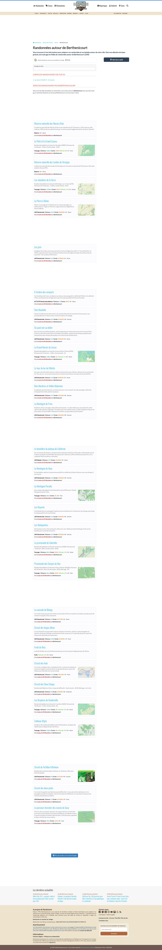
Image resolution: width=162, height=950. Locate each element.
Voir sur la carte (117, 60)
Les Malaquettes (41, 525)
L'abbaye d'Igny (40, 721)
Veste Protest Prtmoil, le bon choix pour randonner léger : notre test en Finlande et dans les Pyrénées (118, 898)
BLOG (86, 13)
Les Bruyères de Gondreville (46, 700)
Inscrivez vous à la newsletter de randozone (113, 926)
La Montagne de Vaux (43, 468)
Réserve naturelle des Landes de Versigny (52, 162)
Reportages (103, 5)
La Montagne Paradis (43, 486)
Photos (50, 13)
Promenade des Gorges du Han (47, 563)
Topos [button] (36, 13)
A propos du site (103, 918)
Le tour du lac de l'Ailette (44, 368)
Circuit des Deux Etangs (44, 684)
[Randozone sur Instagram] (109, 912)
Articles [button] (55, 13)
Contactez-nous (103, 920)
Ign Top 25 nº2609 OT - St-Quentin (45, 80)
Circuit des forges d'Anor (44, 627)
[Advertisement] (81, 28)
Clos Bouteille (40, 310)
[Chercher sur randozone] (127, 5)
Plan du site (124, 918)
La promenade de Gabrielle (45, 543)
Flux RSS (117, 918)
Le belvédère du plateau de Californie (50, 449)
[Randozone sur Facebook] (100, 912)
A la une (111, 918)
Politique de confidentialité (51, 936)
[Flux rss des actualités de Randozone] (120, 912)
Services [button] (75, 13)
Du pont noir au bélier (43, 327)
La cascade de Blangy (43, 610)
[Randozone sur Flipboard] (114, 912)
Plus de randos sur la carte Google (65, 855)
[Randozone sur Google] (117, 912)
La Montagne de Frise (43, 404)
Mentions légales (38, 936)
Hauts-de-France (48, 42)
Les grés (37, 247)
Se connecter (117, 13)
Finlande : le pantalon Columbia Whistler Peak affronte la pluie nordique (67, 898)
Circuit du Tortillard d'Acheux (46, 767)
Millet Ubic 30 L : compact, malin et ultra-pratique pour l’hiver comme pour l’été (44, 898)
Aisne (56, 42)
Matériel (114, 5)
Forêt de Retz (40, 647)
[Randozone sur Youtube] (112, 912)
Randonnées (39, 5)
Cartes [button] (81, 13)
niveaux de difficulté (86, 930)
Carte (123, 5)
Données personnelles (87, 947)
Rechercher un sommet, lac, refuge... (43, 919)
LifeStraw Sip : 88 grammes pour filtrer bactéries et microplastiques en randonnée (93, 898)
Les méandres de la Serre (45, 180)
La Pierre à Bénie (41, 201)
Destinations (61, 5)
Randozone (37, 42)
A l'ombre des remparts (44, 292)
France (50, 5)
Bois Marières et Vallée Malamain (48, 386)
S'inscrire (124, 13)
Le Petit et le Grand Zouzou (45, 141)
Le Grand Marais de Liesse (45, 347)
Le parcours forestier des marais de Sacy (51, 808)
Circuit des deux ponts (43, 788)
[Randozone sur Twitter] (103, 912)
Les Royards (39, 507)
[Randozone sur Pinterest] (106, 912)
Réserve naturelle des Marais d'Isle (49, 123)
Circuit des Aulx (41, 663)
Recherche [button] (43, 13)
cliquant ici (52, 942)
